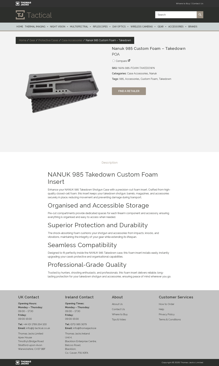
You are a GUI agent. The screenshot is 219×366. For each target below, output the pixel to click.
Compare (121, 60)
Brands (192, 26)
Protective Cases (48, 40)
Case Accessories (72, 40)
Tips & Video (119, 319)
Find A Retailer (128, 91)
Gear (161, 26)
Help (161, 309)
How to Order (166, 304)
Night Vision (57, 26)
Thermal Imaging (35, 26)
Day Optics (119, 26)
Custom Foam (149, 78)
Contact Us (197, 3)
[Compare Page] (129, 60)
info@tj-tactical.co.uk (38, 328)
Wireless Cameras (142, 26)
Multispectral (79, 26)
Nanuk (153, 73)
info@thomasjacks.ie (84, 328)
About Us (117, 304)
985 (121, 78)
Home (20, 26)
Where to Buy (183, 3)
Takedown (165, 78)
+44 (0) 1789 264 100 (35, 324)
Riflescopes (100, 26)
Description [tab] (110, 162)
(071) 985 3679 (78, 324)
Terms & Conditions (170, 319)
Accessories (176, 26)
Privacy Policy (167, 314)
